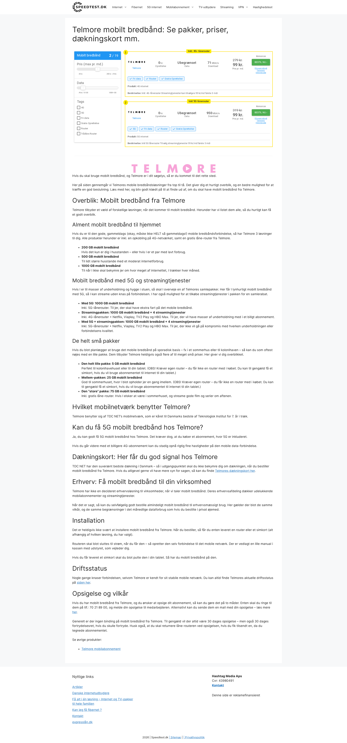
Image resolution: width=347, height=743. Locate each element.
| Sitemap (175, 737)
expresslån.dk (82, 722)
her (74, 612)
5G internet (154, 7)
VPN (241, 7)
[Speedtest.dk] (89, 7)
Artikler (77, 687)
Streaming (227, 7)
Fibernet (137, 7)
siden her (83, 582)
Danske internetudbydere (90, 693)
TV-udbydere (207, 7)
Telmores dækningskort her (235, 471)
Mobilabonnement (177, 7)
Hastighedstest (262, 7)
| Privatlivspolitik (194, 737)
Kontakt (77, 716)
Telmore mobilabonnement (101, 649)
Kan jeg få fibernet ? (87, 710)
